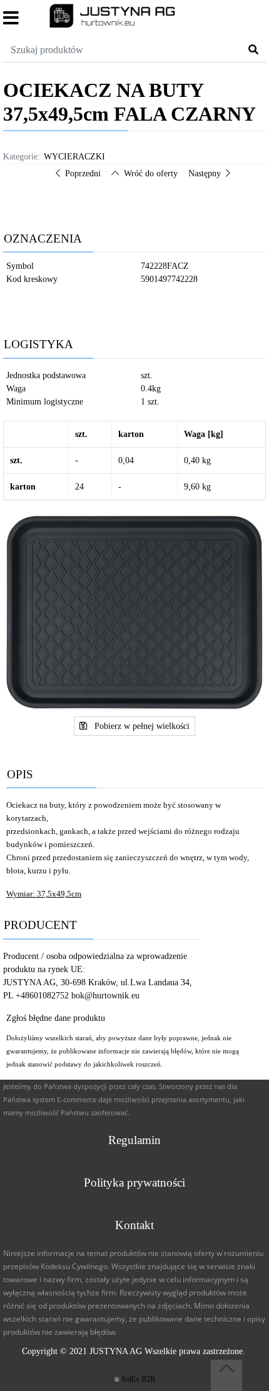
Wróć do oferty (151, 173)
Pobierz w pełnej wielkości (141, 726)
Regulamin (134, 1140)
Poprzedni (83, 173)
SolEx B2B (138, 1379)
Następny (204, 173)
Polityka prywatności (134, 1182)
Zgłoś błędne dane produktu (55, 1018)
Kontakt (134, 1225)
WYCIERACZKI (74, 156)
